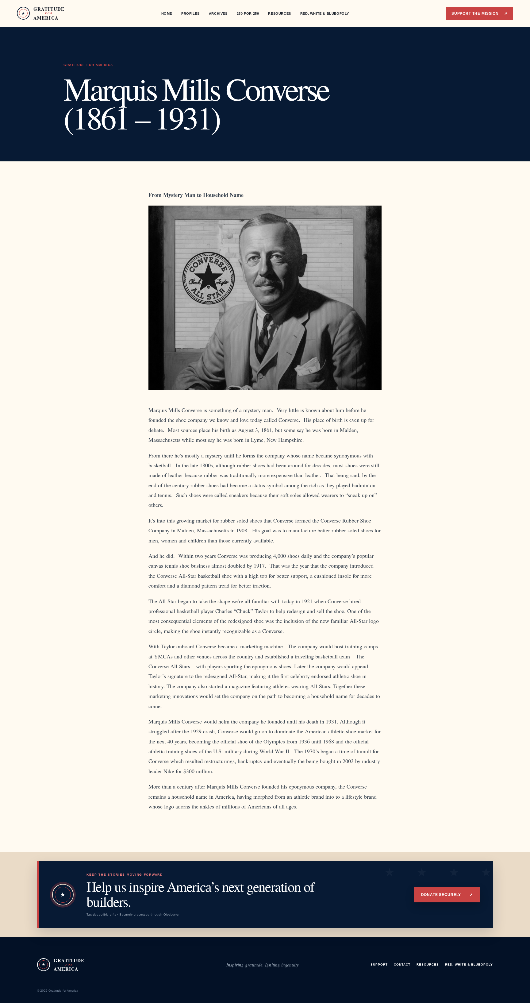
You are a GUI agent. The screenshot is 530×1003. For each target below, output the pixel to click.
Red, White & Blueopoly (324, 13)
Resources (279, 13)
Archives (218, 13)
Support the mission (479, 13)
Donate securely (447, 895)
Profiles (190, 13)
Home (166, 13)
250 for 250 (248, 13)
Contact (402, 964)
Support (379, 964)
